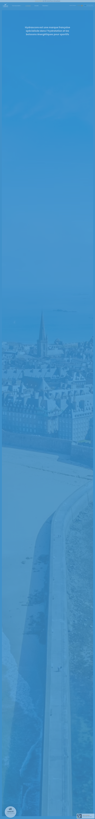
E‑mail (49, 410)
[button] (73, 12)
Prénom (50, 414)
